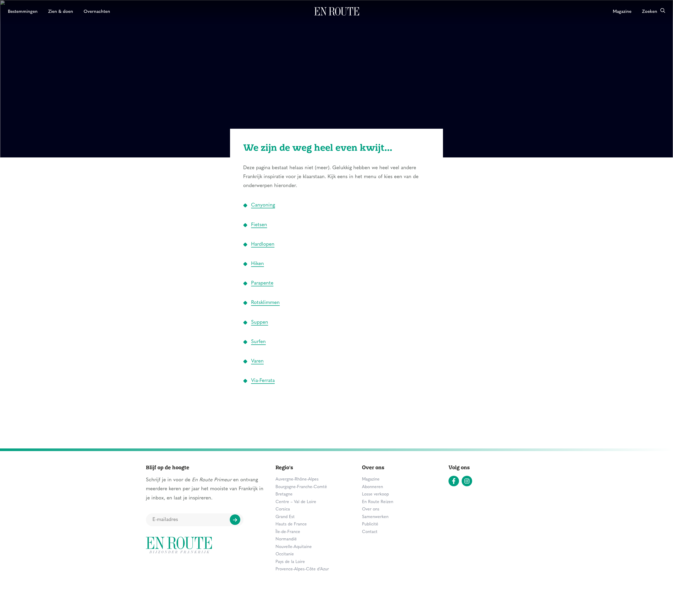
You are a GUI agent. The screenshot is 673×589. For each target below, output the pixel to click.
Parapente (262, 283)
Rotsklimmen (265, 302)
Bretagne (284, 494)
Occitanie (285, 554)
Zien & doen (60, 11)
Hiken (257, 263)
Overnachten (97, 11)
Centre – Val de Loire (296, 502)
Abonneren (372, 487)
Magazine (622, 11)
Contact (370, 532)
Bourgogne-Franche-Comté (301, 487)
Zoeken (649, 11)
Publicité (370, 524)
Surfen (258, 341)
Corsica (283, 509)
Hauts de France (291, 524)
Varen (257, 361)
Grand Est (285, 517)
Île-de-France (288, 532)
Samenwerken (375, 517)
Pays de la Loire (290, 562)
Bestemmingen (23, 11)
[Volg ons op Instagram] (467, 481)
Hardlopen (262, 244)
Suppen (259, 322)
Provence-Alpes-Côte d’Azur (302, 569)
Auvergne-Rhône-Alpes (297, 479)
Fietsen (259, 225)
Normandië (286, 539)
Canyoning (263, 205)
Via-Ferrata (263, 380)
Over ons (370, 509)
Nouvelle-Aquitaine (294, 547)
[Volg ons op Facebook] (453, 481)
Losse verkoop (375, 494)
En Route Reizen (377, 502)
